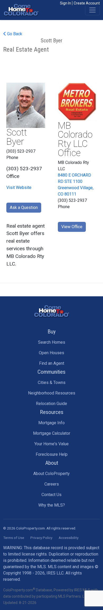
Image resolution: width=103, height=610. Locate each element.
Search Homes (51, 342)
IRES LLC (55, 573)
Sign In (65, 3)
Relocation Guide (51, 403)
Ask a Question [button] (24, 207)
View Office (71, 226)
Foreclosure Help (52, 454)
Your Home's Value (51, 443)
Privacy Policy (41, 538)
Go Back (14, 33)
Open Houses (51, 352)
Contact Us (51, 494)
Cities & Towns (51, 382)
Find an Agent (51, 363)
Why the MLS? (51, 505)
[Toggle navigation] (92, 10)
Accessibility (68, 538)
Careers (51, 484)
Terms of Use (13, 538)
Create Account (87, 3)
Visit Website (18, 187)
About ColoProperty (51, 473)
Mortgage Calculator (51, 433)
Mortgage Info (51, 422)
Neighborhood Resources (51, 393)
